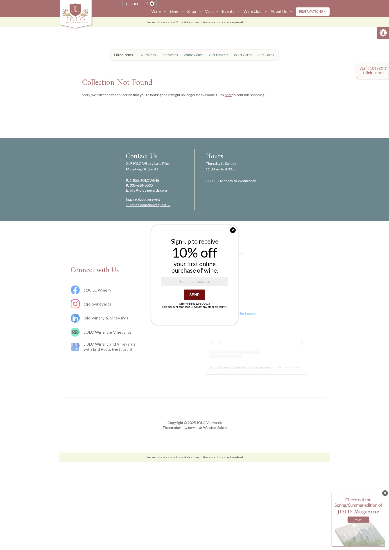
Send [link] (194, 294)
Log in (132, 4)
